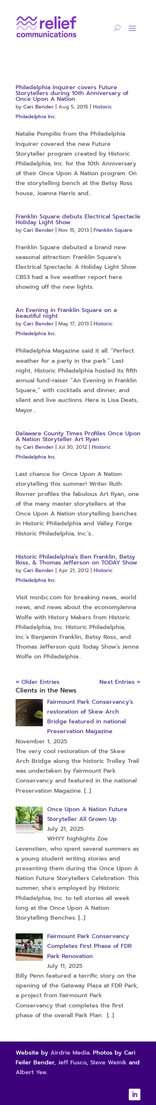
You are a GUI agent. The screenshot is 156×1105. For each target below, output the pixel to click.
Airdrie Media (70, 1052)
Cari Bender (38, 107)
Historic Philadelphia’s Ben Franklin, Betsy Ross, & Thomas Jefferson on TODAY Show (76, 559)
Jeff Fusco (72, 1062)
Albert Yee (31, 1072)
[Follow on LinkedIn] (134, 1094)
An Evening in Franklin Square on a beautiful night (66, 313)
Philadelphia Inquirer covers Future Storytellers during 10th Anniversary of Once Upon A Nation (72, 93)
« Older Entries (37, 682)
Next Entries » (119, 682)
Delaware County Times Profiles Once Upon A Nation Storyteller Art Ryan (78, 436)
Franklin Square (113, 230)
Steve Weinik (108, 1062)
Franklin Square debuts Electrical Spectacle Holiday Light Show (78, 219)
